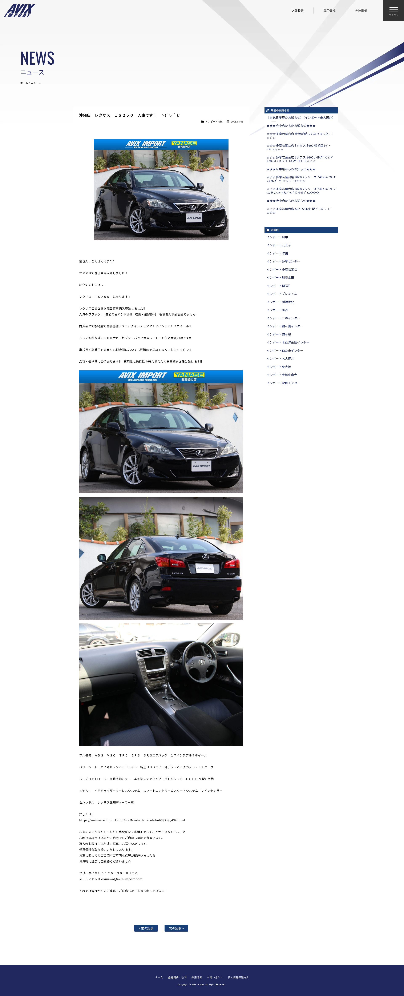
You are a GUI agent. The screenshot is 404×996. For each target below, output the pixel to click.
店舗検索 (298, 10)
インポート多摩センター (283, 261)
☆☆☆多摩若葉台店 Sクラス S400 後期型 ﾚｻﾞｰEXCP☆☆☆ (299, 147)
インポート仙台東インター (285, 350)
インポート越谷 (277, 310)
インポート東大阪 (279, 367)
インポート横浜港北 (280, 302)
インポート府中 (277, 237)
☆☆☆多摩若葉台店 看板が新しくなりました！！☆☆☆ (301, 136)
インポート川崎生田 (280, 277)
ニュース (36, 82)
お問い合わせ (215, 977)
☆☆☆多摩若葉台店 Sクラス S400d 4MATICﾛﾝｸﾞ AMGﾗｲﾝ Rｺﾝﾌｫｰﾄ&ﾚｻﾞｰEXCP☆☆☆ (300, 159)
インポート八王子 (279, 245)
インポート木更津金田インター (288, 342)
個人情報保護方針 (238, 977)
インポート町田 (277, 253)
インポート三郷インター (283, 318)
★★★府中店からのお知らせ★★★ (291, 125)
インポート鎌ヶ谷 (279, 334)
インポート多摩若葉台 (282, 269)
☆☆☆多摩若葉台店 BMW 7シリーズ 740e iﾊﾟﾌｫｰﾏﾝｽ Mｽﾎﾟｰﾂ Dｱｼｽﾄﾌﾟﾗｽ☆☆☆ (301, 179)
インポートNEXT (278, 286)
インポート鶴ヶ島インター (285, 326)
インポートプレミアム (282, 294)
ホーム (24, 82)
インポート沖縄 (214, 121)
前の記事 (147, 928)
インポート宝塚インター (283, 383)
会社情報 (361, 10)
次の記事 (175, 928)
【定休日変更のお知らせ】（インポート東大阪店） (301, 117)
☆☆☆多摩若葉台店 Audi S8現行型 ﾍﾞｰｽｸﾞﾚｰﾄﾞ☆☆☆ (299, 211)
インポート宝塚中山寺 (282, 375)
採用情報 (329, 10)
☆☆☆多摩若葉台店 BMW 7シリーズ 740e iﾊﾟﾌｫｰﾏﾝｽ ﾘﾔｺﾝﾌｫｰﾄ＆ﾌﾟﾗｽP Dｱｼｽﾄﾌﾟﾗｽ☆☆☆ (301, 191)
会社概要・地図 (177, 977)
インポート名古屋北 (280, 358)
